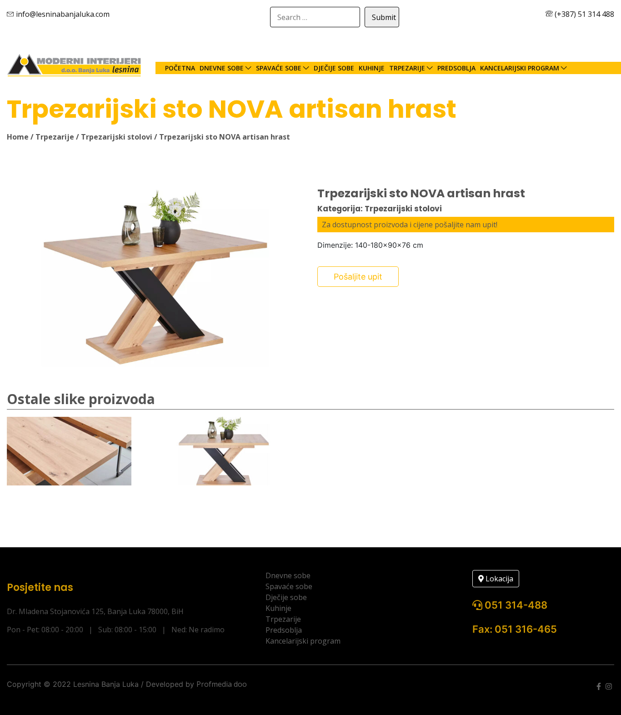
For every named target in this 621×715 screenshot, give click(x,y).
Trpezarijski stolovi (116, 137)
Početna (180, 68)
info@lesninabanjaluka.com (62, 14)
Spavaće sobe (278, 68)
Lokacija (498, 579)
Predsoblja (456, 68)
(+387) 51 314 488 (583, 14)
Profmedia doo (221, 684)
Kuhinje (372, 68)
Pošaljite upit (358, 276)
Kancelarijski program (519, 68)
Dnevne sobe (222, 68)
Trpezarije (407, 68)
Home (18, 137)
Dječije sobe (334, 68)
